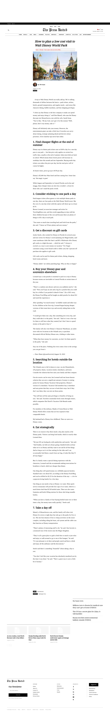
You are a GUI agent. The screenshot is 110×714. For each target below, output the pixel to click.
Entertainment (40, 591)
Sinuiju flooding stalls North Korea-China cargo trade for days (37, 638)
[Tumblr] (70, 94)
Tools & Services (92, 692)
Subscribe (18, 694)
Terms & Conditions (93, 694)
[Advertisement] (55, 11)
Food (58, 690)
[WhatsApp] (55, 94)
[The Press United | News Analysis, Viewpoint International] (55, 30)
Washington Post (42, 594)
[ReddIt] (51, 94)
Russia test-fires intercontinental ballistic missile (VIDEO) (85, 619)
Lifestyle (41, 49)
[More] (107, 94)
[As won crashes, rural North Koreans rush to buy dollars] (17, 630)
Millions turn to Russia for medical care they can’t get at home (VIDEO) (88, 606)
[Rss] (73, 699)
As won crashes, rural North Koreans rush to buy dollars (15, 637)
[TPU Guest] (35, 85)
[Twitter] (73, 689)
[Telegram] (74, 94)
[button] (8, 30)
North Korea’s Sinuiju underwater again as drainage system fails (59, 638)
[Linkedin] (59, 94)
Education (59, 686)
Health (58, 692)
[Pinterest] (62, 94)
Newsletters (91, 690)
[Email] (66, 94)
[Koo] (103, 94)
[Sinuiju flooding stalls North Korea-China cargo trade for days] (39, 630)
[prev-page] (8, 645)
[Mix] (77, 94)
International (92, 688)
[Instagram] (73, 694)
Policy (90, 696)
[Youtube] (73, 697)
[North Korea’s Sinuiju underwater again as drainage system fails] (60, 630)
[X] (48, 94)
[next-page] (11, 645)
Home (37, 49)
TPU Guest (42, 84)
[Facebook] (44, 94)
